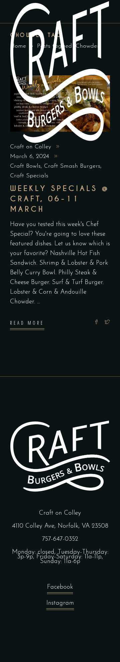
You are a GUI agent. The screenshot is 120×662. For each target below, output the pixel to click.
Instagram (60, 603)
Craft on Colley (31, 147)
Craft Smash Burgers (72, 166)
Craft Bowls (25, 166)
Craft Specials (29, 176)
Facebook (60, 587)
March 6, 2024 (30, 157)
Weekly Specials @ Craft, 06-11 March (59, 199)
